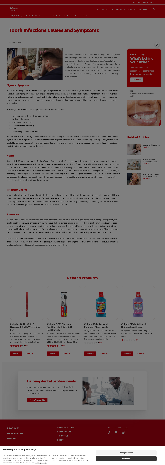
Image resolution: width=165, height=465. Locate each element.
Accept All (126, 458)
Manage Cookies (126, 453)
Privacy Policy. (41, 463)
